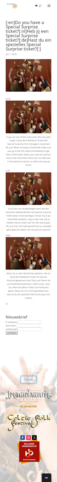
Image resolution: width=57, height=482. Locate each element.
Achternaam (12, 329)
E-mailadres (12, 322)
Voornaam (11, 325)
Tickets (28, 380)
